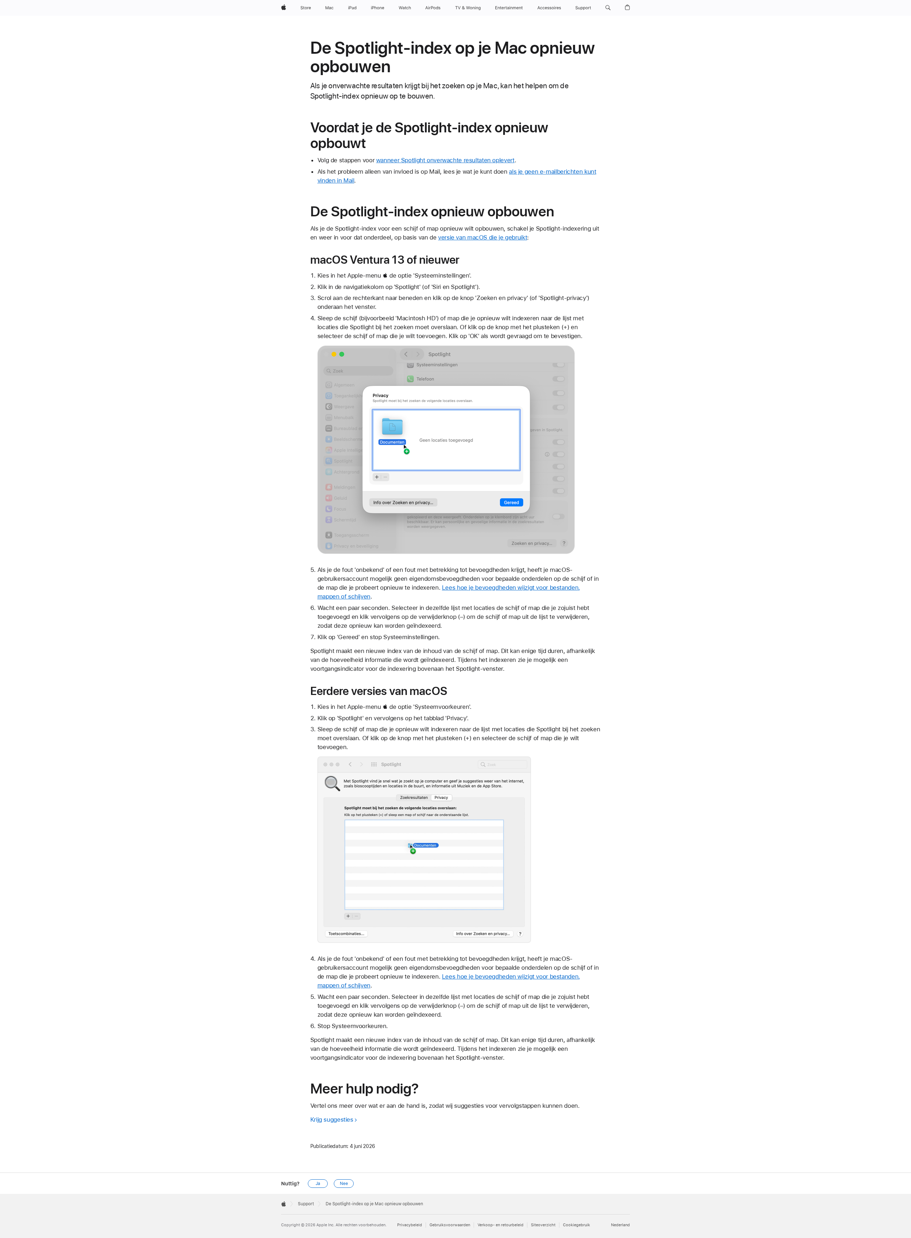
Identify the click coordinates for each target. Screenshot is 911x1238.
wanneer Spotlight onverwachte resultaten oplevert (445, 160)
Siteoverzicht (543, 1225)
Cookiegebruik (576, 1225)
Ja (318, 1183)
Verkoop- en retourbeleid (500, 1225)
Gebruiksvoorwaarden (450, 1225)
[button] (608, 8)
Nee (344, 1183)
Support (306, 1203)
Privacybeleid (409, 1225)
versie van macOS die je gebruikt (482, 237)
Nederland (620, 1225)
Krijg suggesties (331, 1119)
